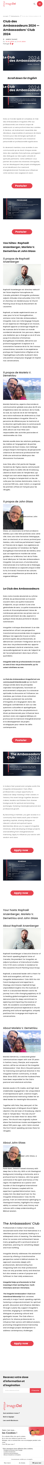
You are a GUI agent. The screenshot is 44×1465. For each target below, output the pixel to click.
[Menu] (39, 4)
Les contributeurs (10, 1420)
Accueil (5, 16)
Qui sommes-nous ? (11, 1413)
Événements (15, 16)
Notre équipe (8, 1417)
